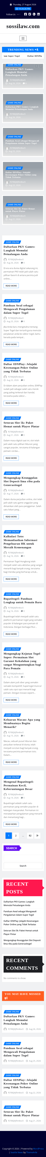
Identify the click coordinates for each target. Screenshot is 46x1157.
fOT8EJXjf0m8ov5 (9, 80)
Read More (11, 285)
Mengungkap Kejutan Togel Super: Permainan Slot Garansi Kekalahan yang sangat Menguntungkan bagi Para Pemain (22, 661)
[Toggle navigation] (23, 38)
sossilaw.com (23, 26)
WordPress (38, 1148)
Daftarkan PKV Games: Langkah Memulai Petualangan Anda (19, 250)
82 (30, 835)
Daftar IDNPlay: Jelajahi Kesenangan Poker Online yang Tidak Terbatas (20, 174)
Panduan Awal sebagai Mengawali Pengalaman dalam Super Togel (19, 309)
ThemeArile (31, 1152)
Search (11, 848)
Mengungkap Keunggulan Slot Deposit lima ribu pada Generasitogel (22, 481)
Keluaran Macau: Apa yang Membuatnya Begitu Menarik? (22, 723)
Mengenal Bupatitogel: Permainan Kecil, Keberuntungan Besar (19, 785)
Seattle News (16, 1152)
